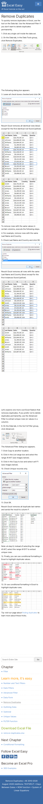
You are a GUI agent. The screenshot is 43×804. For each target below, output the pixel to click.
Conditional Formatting (13, 744)
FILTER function (10, 721)
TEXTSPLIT (29, 784)
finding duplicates (29, 613)
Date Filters (8, 688)
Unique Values (9, 716)
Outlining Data (9, 707)
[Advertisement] (21, 71)
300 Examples (9, 768)
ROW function (24, 787)
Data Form (8, 697)
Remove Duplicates (12, 702)
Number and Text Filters (14, 683)
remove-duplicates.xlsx (13, 733)
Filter (5, 671)
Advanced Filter (10, 693)
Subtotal (7, 712)
